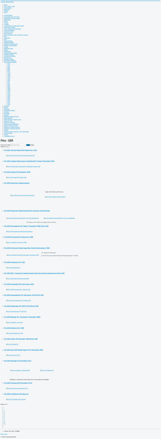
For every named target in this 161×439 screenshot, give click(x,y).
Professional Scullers (9, 110)
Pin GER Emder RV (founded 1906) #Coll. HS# (21, 339)
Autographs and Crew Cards (11, 16)
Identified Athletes (9, 42)
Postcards (6, 106)
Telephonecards (8, 133)
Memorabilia (7, 51)
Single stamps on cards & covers (12, 119)
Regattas (6, 115)
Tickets (6, 134)
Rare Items (7, 113)
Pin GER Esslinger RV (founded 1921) (17, 361)
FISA (5, 39)
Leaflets (6, 47)
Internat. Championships (10, 45)
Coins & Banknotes (9, 30)
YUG (8, 104)
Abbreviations (7, 8)
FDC (5, 36)
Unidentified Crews (9, 136)
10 (4, 423)
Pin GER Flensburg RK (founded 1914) (18, 383)
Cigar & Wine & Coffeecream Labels (14, 26)
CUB (8, 77)
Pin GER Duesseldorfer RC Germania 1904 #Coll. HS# (24, 295)
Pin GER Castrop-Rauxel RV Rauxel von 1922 (20, 150)
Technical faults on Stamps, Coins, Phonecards (16, 131)
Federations (7, 38)
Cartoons (6, 24)
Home (5, 5)
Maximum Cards (8, 48)
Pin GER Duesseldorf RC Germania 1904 (19, 284)
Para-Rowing (7, 57)
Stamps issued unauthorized (11, 124)
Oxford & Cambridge (9, 56)
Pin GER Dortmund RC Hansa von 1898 (18, 237)
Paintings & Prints (9, 59)
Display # (3, 146)
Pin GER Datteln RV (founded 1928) (17, 172)
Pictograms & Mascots (10, 60)
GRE (8, 92)
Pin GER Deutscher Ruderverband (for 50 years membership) (27, 211)
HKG (8, 97)
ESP (8, 81)
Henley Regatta (8, 41)
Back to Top (4, 434)
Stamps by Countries (9, 122)
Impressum (7, 9)
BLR (8, 68)
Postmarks (6, 109)
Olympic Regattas (9, 54)
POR (8, 98)
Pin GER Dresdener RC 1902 (14, 262)
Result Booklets (8, 118)
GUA (8, 94)
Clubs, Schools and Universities (12, 29)
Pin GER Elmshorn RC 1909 (14, 328)
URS (8, 100)
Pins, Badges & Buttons (10, 62)
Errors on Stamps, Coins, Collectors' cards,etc (16, 35)
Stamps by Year (8, 121)
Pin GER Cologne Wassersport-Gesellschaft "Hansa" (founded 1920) (29, 161)
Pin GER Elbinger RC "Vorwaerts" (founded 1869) (22, 317)
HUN (8, 95)
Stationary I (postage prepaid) (12, 127)
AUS (8, 63)
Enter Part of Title (5, 145)
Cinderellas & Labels (9, 27)
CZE (8, 78)
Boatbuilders (7, 19)
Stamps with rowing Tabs (11, 125)
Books (5, 21)
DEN (8, 80)
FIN (8, 83)
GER (8, 90)
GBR (8, 87)
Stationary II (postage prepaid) (12, 128)
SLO (8, 101)
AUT (8, 65)
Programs (6, 112)
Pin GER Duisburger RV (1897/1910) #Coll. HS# (21, 306)
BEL (8, 66)
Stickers (6, 130)
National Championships (10, 53)
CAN (8, 72)
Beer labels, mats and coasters (12, 18)
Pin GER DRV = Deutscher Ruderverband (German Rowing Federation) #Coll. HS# (34, 273)
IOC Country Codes (9, 6)
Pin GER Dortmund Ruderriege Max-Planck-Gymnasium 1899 (27, 248)
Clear (32, 145)
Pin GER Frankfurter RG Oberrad (16, 394)
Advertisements (8, 15)
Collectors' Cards (8, 32)
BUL (8, 71)
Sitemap (6, 11)
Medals (6, 50)
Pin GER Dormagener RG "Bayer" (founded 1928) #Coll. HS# (26, 226)
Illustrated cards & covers (10, 44)
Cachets (6, 23)
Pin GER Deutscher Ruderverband (16, 183)
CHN (8, 74)
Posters (6, 107)
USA (8, 103)
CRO (8, 75)
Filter (28, 145)
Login (5, 12)
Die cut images (8, 33)
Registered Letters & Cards (11, 116)
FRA (8, 86)
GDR (8, 89)
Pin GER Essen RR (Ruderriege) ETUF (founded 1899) (23, 350)
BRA (8, 69)
